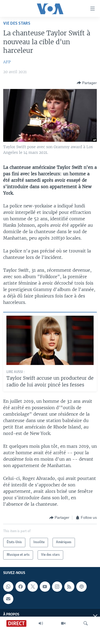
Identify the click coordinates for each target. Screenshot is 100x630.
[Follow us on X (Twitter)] (32, 586)
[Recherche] (86, 623)
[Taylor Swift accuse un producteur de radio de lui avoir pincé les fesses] (50, 340)
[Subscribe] (8, 599)
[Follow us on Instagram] (57, 586)
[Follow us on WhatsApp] (8, 586)
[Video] (63, 623)
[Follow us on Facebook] (20, 586)
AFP (7, 61)
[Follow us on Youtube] (45, 586)
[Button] (87, 83)
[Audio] (41, 623)
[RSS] (69, 586)
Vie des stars (16, 23)
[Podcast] (81, 586)
